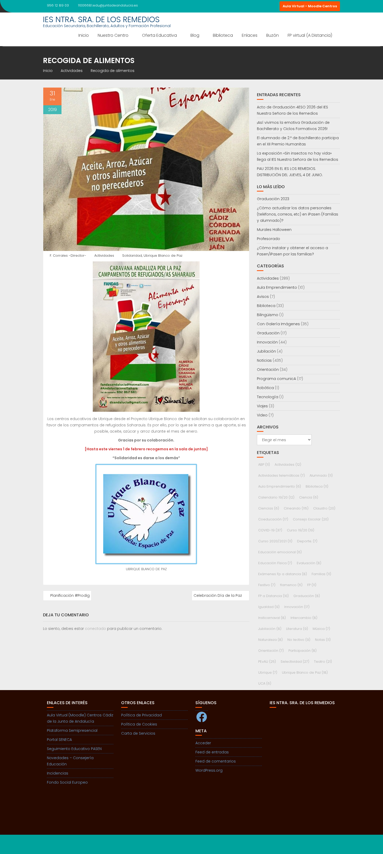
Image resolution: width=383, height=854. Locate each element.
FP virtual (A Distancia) (310, 35)
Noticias (264, 360)
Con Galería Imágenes (278, 324)
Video (262, 415)
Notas (323, 639)
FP (311, 584)
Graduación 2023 (273, 198)
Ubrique (267, 672)
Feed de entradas (212, 752)
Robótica (265, 387)
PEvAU (267, 661)
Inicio (83, 35)
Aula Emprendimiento (277, 287)
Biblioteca (223, 35)
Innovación (267, 342)
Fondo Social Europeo (67, 782)
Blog (194, 35)
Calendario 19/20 (276, 497)
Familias (321, 574)
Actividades (104, 255)
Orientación (268, 369)
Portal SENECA (59, 739)
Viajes (262, 406)
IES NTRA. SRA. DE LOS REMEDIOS (101, 19)
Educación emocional (280, 552)
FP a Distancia (273, 595)
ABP (264, 464)
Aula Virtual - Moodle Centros (310, 6)
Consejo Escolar (311, 519)
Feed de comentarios (215, 761)
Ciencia (308, 497)
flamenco (291, 584)
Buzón (272, 35)
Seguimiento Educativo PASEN (74, 748)
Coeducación (273, 519)
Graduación (268, 333)
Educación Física (275, 563)
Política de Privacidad (141, 715)
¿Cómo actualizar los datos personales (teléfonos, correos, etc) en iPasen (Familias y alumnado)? (297, 214)
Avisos (263, 296)
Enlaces (249, 35)
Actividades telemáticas (281, 475)
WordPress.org (209, 770)
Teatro (323, 661)
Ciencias (268, 508)
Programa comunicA (276, 378)
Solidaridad (132, 255)
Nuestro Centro (113, 35)
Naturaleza (270, 639)
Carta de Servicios (138, 733)
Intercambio (304, 617)
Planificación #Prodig (70, 595)
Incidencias (57, 773)
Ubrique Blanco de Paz (163, 255)
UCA (264, 683)
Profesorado (268, 238)
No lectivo (298, 639)
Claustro (324, 508)
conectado (95, 628)
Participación (302, 650)
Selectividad (295, 661)
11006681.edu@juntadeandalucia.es (108, 5)
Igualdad (269, 606)
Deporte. (307, 541)
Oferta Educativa (159, 35)
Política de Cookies (139, 724)
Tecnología (267, 397)
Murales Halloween (274, 229)
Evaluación (309, 563)
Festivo (266, 584)
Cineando (296, 508)
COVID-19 (270, 530)
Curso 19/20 (300, 530)
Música (321, 628)
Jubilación (266, 351)
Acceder (203, 743)
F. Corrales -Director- (68, 255)
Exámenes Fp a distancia (282, 574)
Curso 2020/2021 (275, 541)
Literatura (297, 628)
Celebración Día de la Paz (218, 595)
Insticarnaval (272, 617)
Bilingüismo (267, 314)
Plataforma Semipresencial (72, 730)
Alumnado (321, 475)
